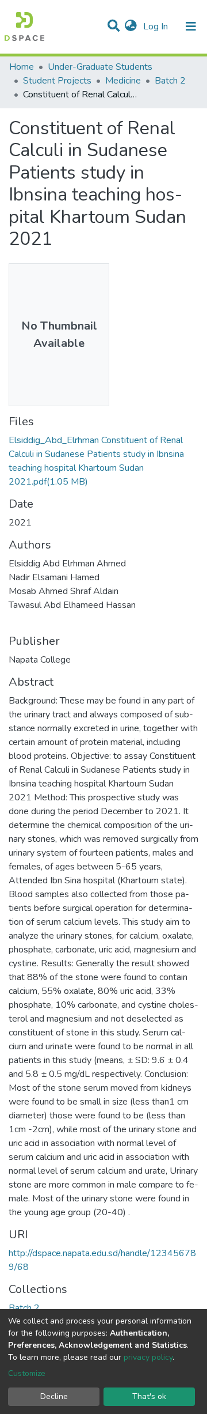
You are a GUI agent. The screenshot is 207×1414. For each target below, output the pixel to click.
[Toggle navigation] (191, 26)
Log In (156, 26)
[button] (131, 26)
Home (21, 67)
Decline (54, 1396)
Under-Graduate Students (100, 67)
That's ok (149, 1396)
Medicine (123, 80)
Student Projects (57, 80)
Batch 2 (170, 80)
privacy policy (148, 1357)
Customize (26, 1373)
